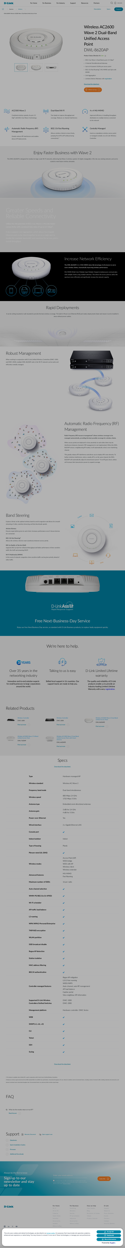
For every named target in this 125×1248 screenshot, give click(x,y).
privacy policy (51, 1233)
